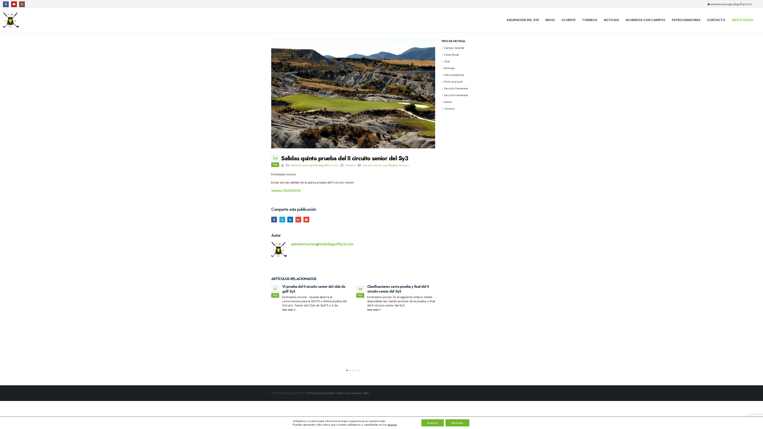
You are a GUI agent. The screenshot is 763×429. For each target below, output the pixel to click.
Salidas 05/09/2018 (285, 191)
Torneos (589, 20)
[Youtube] (14, 4)
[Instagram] (22, 4)
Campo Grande (454, 48)
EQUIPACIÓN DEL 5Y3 (523, 20)
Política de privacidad (320, 393)
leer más (288, 309)
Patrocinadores (686, 20)
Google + (298, 219)
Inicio (550, 20)
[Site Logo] (11, 20)
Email (306, 219)
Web (366, 393)
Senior (448, 102)
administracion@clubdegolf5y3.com (314, 165)
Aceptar (432, 423)
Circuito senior (372, 165)
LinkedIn (290, 219)
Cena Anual (451, 54)
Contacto (716, 20)
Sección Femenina (456, 88)
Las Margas (390, 165)
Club (447, 61)
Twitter (282, 219)
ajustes (392, 424)
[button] (347, 370)
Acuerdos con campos (645, 20)
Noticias (611, 20)
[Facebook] (6, 4)
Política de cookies (349, 393)
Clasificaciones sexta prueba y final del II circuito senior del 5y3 (398, 289)
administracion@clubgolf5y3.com (731, 4)
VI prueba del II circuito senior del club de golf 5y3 (313, 289)
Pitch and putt (453, 81)
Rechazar (457, 423)
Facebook (274, 219)
